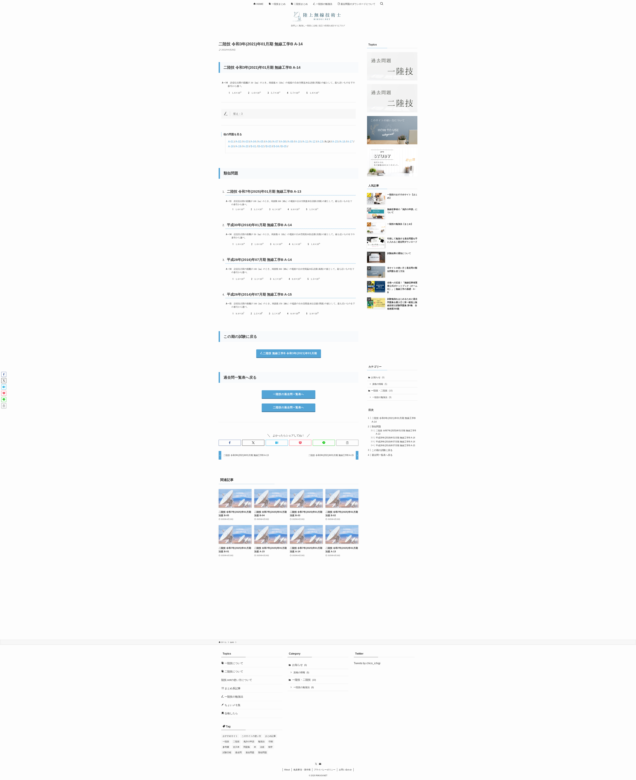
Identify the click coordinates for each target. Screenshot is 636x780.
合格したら (231, 713)
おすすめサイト (230, 736)
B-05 (284, 146)
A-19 (238, 146)
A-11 (305, 141)
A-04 (253, 141)
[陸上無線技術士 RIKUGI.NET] (318, 16)
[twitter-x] (316, 763)
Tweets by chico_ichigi (367, 663)
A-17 (350, 141)
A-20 (246, 146)
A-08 (283, 141)
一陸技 (226, 741)
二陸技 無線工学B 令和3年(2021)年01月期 (290, 353)
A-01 (231, 141)
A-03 (246, 141)
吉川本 (236, 747)
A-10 (298, 141)
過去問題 (250, 752)
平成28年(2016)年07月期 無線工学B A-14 (259, 259)
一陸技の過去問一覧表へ (288, 394)
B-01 (253, 146)
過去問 (238, 752)
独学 (270, 747)
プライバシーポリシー (324, 769)
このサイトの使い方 (251, 736)
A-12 (313, 141)
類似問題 (376, 426)
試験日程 (227, 752)
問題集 (246, 747)
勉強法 (261, 741)
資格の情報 (379, 384)
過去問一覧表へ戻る (382, 455)
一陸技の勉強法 (381, 397)
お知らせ (377, 377)
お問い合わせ (345, 769)
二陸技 (236, 741)
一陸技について (233, 663)
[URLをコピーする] (347, 443)
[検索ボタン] (381, 4)
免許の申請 (248, 741)
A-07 (275, 141)
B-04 (276, 146)
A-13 (320, 141)
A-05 (261, 141)
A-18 (231, 146)
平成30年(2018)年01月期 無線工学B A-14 (259, 225)
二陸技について (233, 671)
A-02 (238, 141)
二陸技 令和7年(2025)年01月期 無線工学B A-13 (264, 191)
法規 (262, 747)
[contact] (319, 763)
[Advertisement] (288, 600)
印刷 (271, 741)
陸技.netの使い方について (236, 680)
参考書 (226, 747)
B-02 (261, 146)
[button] (230, 443)
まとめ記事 (270, 736)
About (287, 769)
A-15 (335, 141)
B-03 (268, 146)
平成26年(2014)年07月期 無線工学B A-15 (259, 294)
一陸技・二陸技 (382, 390)
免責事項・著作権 (302, 769)
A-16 (342, 141)
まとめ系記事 (232, 688)
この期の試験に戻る (382, 450)
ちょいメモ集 (232, 705)
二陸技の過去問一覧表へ (288, 407)
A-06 (268, 141)
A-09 (290, 141)
